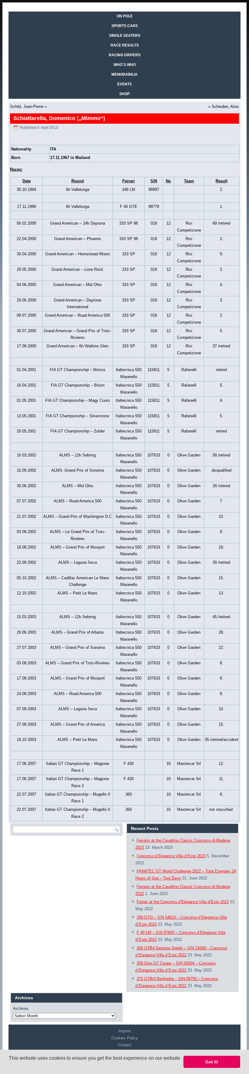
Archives (21, 1008)
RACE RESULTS (125, 45)
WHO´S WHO (125, 65)
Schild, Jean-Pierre (26, 106)
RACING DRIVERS (125, 55)
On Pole (125, 16)
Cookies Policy (124, 1038)
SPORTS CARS (124, 26)
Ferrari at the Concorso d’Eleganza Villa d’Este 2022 (183, 902)
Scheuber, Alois (225, 106)
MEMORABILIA (124, 74)
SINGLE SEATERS (124, 35)
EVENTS (124, 84)
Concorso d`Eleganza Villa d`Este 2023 (171, 856)
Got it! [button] (211, 1061)
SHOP (124, 94)
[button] (10, 1066)
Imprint (124, 1031)
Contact (124, 1045)
